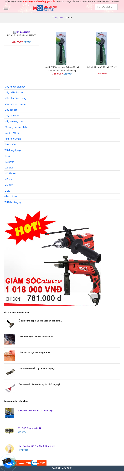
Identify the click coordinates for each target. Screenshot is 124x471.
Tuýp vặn (9, 161)
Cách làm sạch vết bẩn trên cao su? (36, 336)
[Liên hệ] (8, 460)
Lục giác (9, 167)
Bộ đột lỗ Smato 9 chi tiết (29, 428)
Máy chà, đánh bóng (15, 98)
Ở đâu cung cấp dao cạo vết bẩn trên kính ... (41, 321)
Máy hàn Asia (12, 115)
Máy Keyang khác (14, 121)
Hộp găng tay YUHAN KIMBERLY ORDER (37, 446)
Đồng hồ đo (11, 196)
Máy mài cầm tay (14, 92)
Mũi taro (9, 185)
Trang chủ (57, 17)
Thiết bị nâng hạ (13, 202)
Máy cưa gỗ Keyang (15, 104)
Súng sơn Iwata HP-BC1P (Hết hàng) (35, 410)
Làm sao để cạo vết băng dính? (34, 352)
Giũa (7, 190)
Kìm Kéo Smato (13, 138)
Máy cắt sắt (11, 109)
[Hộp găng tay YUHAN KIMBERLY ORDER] (9, 448)
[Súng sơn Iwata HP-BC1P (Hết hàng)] (9, 413)
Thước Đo (10, 144)
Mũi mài (9, 179)
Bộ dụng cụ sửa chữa (16, 127)
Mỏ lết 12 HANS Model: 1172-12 (102, 67)
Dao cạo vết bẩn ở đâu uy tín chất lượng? (39, 384)
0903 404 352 (63, 468)
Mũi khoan (10, 173)
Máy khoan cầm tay (15, 86)
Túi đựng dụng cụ (14, 150)
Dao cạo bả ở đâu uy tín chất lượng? (37, 368)
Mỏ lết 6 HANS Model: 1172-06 (21, 35)
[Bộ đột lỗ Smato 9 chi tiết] (9, 430)
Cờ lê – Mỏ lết (12, 133)
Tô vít (7, 156)
